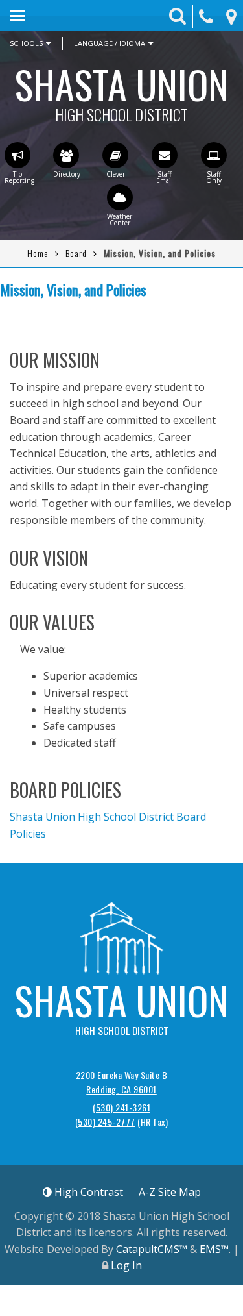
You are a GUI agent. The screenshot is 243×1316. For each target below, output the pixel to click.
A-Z (170, 1192)
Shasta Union (122, 88)
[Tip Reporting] (17, 155)
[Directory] (66, 155)
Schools (26, 43)
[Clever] (115, 155)
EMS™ (214, 1249)
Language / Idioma (109, 43)
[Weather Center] (120, 197)
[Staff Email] (165, 155)
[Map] (231, 16)
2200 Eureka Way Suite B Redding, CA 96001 (122, 1082)
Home (38, 253)
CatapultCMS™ (151, 1249)
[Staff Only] (214, 155)
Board (76, 253)
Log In (126, 1265)
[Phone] (206, 16)
